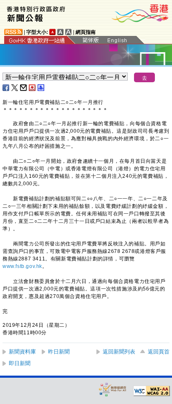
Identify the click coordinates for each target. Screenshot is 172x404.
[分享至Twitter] (15, 87)
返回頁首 (158, 351)
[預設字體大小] (52, 32)
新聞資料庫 (22, 351)
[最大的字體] (68, 32)
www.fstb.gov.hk (22, 266)
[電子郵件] (24, 87)
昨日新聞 (59, 351)
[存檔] (32, 87)
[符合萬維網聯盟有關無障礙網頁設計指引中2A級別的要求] (151, 391)
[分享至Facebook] (6, 87)
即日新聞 (19, 363)
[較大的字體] (60, 32)
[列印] (41, 87)
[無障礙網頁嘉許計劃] (113, 389)
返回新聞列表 (119, 351)
